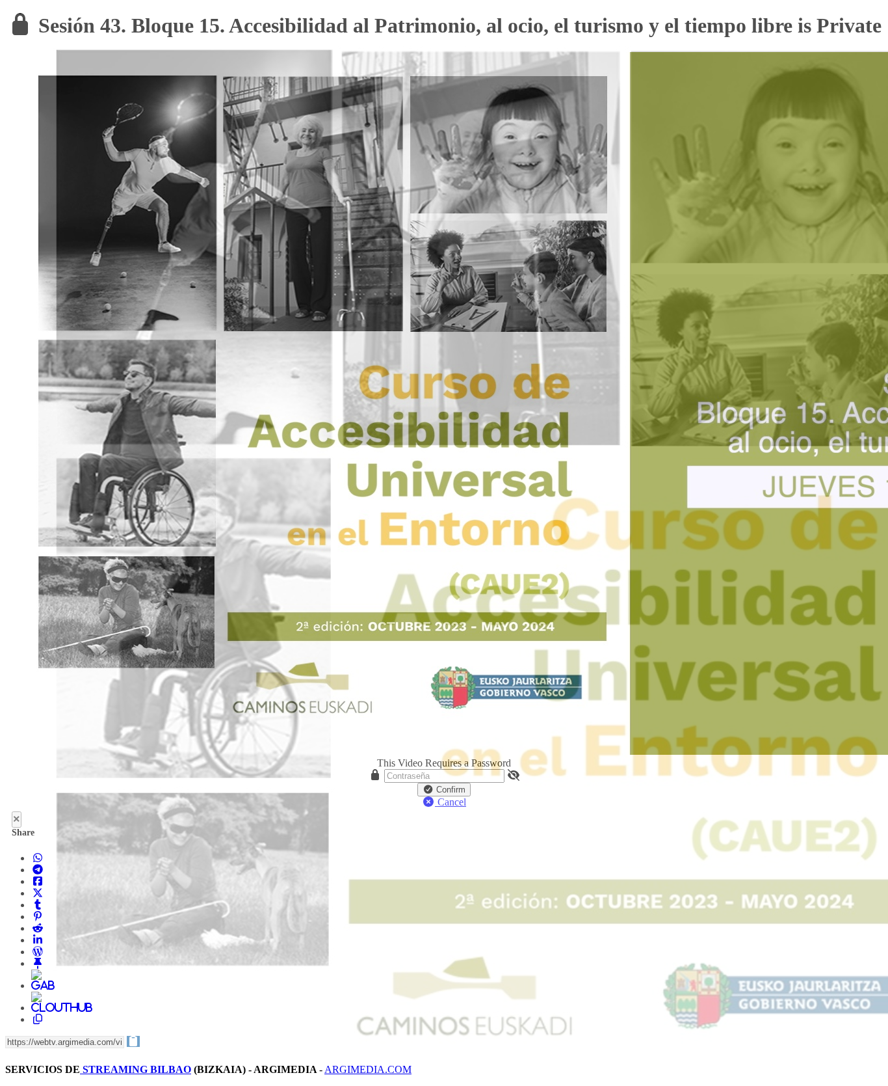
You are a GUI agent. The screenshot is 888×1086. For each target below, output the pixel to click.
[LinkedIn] (37, 939)
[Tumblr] (37, 904)
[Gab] (37, 985)
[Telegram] (37, 869)
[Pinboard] (37, 963)
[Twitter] (37, 893)
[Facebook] (37, 881)
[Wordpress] (37, 951)
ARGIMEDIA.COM (367, 1069)
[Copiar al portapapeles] (37, 1019)
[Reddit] (37, 928)
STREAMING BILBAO (135, 1069)
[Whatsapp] (37, 857)
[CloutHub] (37, 1007)
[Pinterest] (37, 916)
